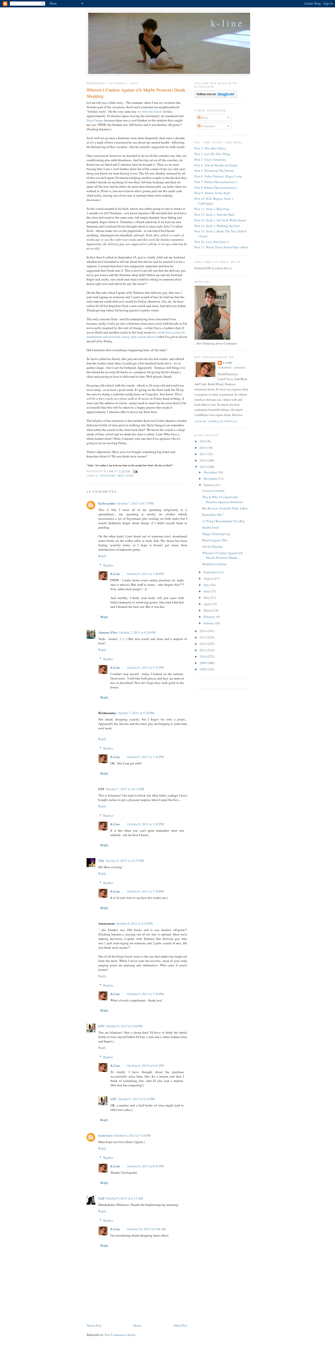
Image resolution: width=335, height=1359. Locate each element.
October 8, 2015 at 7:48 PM (145, 757)
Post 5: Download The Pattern (214, 170)
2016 (203, 460)
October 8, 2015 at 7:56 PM (145, 994)
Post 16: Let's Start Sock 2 (211, 242)
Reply (102, 556)
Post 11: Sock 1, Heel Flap (211, 209)
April (207, 604)
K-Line (227, 22)
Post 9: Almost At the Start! (212, 193)
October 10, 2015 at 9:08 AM (146, 1229)
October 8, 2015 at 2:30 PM (134, 923)
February (210, 616)
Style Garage (95, 120)
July (207, 585)
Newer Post (94, 1325)
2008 (203, 669)
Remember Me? (212, 514)
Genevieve (105, 1135)
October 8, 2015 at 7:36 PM (132, 1135)
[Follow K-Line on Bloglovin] (215, 96)
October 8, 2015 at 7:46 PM (145, 574)
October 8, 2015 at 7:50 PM (145, 891)
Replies (108, 565)
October (209, 485)
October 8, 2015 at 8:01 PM (145, 1065)
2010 (203, 656)
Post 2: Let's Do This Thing (212, 154)
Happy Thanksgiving (216, 534)
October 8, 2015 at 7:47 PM (145, 667)
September (211, 572)
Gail (101, 1198)
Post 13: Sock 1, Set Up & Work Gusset (220, 220)
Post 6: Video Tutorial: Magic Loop (218, 176)
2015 (203, 467)
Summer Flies (107, 632)
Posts (204, 117)
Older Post (180, 1325)
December (211, 472)
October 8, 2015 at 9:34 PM (136, 1099)
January (209, 623)
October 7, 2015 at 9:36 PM (137, 632)
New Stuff (125, 475)
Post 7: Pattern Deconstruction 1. (216, 182)
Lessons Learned (213, 490)
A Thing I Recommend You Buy (223, 521)
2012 (203, 643)
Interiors (108, 475)
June (207, 591)
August (209, 578)
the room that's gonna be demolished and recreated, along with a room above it (136, 334)
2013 (203, 637)
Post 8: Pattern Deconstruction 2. (216, 187)
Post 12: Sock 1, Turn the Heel (214, 214)
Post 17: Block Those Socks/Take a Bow (221, 247)
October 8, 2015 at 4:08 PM (124, 1026)
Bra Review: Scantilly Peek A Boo (225, 508)
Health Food (210, 527)
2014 (203, 631)
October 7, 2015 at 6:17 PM (135, 503)
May (207, 597)
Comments (207, 126)
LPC (101, 1026)
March (208, 610)
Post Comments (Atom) (120, 1334)
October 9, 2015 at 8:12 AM (124, 1198)
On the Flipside (212, 546)
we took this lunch (149, 111)
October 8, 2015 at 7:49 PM (145, 824)
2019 (203, 441)
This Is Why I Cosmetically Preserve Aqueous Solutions (222, 499)
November (211, 478)
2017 (203, 454)
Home (137, 1325)
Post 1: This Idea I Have (210, 148)
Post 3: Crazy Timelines (210, 159)
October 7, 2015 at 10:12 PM (125, 789)
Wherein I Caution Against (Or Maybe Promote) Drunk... (222, 555)
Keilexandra (107, 503)
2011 (203, 650)
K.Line (115, 573)
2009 (203, 663)
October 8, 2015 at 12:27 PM (125, 860)
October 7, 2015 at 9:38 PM (136, 713)
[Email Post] (135, 471)
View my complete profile (215, 421)
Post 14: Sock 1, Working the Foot (217, 226)
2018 (203, 447)
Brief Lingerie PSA (214, 540)
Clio (101, 860)
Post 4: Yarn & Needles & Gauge (215, 165)
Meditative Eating (214, 564)
